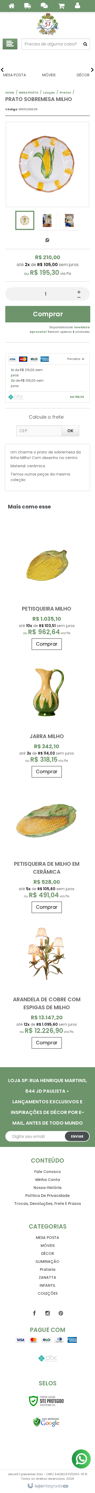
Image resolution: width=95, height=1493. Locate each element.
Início (9, 92)
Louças (49, 92)
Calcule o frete (46, 417)
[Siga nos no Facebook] (34, 1313)
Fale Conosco (47, 1171)
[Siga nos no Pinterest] (60, 1313)
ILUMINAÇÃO (47, 1261)
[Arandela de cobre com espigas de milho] (47, 983)
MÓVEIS (48, 1245)
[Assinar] (77, 1136)
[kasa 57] (47, 24)
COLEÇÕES (48, 1293)
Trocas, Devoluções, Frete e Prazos (47, 1203)
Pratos (65, 92)
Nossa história (47, 1187)
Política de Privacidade (47, 1195)
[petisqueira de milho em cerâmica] (47, 848)
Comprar (48, 314)
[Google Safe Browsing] (46, 1422)
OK (70, 431)
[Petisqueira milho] (47, 589)
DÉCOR (47, 1253)
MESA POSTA (28, 92)
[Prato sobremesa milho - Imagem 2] (46, 220)
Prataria (47, 1269)
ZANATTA (47, 1277)
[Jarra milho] (47, 716)
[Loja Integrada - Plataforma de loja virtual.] (47, 1486)
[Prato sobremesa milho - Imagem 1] (24, 220)
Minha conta (47, 1179)
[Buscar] (85, 44)
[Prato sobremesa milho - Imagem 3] (69, 220)
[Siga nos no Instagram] (47, 1313)
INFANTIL (47, 1285)
